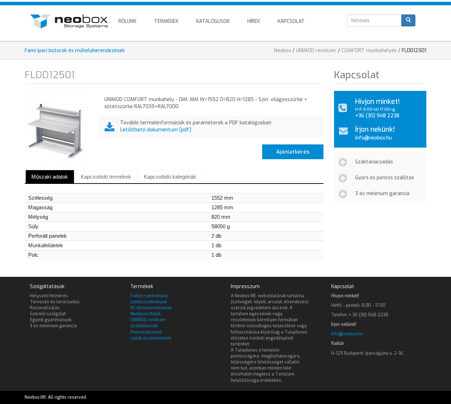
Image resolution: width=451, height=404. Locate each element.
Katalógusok (213, 21)
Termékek (166, 21)
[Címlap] (71, 21)
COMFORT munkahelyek (369, 50)
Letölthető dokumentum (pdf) (155, 129)
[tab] (50, 176)
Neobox (282, 50)
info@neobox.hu (373, 138)
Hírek (253, 21)
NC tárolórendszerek (151, 308)
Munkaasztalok (145, 314)
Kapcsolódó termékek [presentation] (106, 177)
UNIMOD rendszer (316, 50)
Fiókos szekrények (149, 296)
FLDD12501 (414, 50)
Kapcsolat (291, 21)
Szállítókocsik (144, 326)
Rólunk (127, 21)
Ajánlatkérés (292, 151)
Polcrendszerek (146, 332)
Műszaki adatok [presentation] (49, 177)
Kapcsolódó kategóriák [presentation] (170, 177)
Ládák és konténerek (150, 338)
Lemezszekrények (148, 302)
